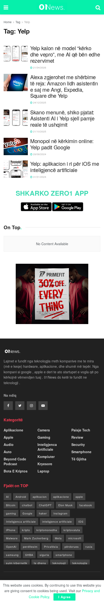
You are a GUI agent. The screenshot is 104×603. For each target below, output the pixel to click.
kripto (26, 530)
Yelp (27, 22)
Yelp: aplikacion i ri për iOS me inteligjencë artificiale (64, 166)
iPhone (10, 530)
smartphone (64, 555)
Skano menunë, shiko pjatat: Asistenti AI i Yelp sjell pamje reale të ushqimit (62, 118)
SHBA (29, 555)
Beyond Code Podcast (15, 461)
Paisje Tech (80, 430)
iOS (80, 521)
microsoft (74, 538)
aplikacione (61, 497)
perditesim (30, 546)
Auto (8, 451)
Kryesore (44, 463)
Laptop (43, 471)
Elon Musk (65, 505)
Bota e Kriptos (16, 471)
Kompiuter (46, 456)
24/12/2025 (39, 102)
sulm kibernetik (16, 563)
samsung (12, 555)
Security (78, 444)
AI (7, 497)
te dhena (40, 563)
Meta (58, 538)
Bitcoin (10, 505)
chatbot (27, 505)
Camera (43, 430)
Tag (17, 22)
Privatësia (51, 546)
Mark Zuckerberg (36, 538)
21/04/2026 (39, 67)
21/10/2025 (39, 131)
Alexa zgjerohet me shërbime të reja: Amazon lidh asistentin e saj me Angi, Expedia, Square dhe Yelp (64, 86)
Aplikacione (13, 430)
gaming (11, 513)
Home (8, 22)
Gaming (43, 437)
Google (27, 513)
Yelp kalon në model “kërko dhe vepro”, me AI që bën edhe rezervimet (65, 54)
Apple (8, 437)
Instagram (60, 513)
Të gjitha (78, 459)
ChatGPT (45, 505)
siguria (44, 555)
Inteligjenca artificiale (21, 521)
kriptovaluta (72, 530)
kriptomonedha (47, 530)
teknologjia (79, 563)
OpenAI (11, 546)
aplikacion (40, 497)
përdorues (72, 546)
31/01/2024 (39, 177)
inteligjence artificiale (57, 521)
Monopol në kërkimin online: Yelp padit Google (62, 144)
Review (77, 437)
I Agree (64, 597)
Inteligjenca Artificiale (47, 447)
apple (79, 497)
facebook (85, 505)
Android (20, 497)
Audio (9, 444)
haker (43, 513)
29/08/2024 (39, 154)
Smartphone (81, 451)
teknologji (59, 563)
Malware (12, 538)
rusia (88, 546)
